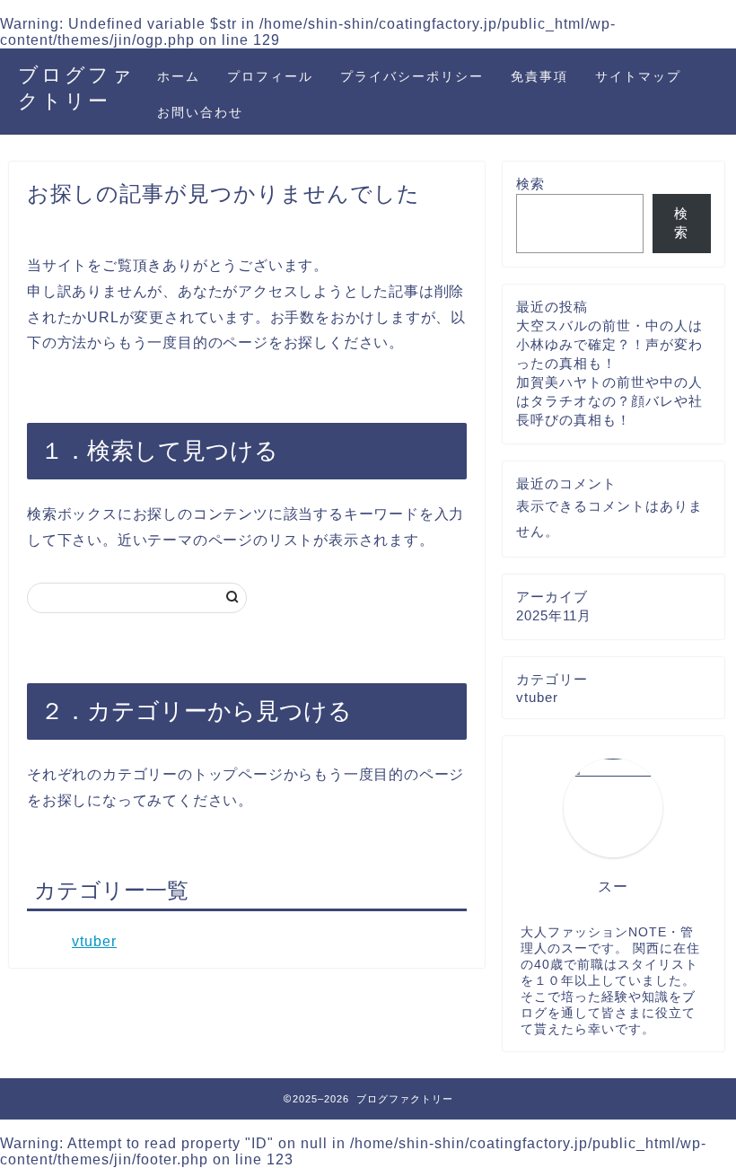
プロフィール (270, 76)
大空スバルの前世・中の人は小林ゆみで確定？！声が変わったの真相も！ (609, 344)
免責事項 (539, 76)
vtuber (94, 941)
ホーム (178, 76)
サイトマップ (638, 76)
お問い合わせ (200, 112)
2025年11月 (553, 615)
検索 (530, 183)
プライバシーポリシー (412, 76)
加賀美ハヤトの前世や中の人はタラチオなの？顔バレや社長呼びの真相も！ (609, 400)
